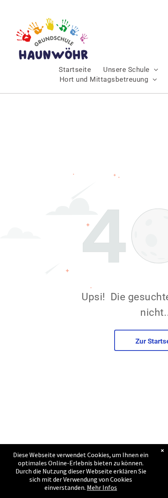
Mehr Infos (102, 487)
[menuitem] (75, 69)
